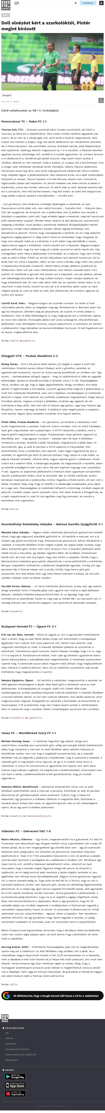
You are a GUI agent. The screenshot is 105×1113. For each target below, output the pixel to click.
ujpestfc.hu (35, 717)
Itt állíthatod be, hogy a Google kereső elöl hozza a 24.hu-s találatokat (55, 995)
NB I (5, 15)
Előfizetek (88, 3)
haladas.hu (16, 611)
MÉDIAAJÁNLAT (11, 1060)
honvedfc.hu (17, 717)
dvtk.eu (14, 508)
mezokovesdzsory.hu (39, 815)
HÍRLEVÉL (9, 1038)
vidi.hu (14, 984)
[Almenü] (16, 3)
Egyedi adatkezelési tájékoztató (20, 1055)
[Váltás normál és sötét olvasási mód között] (76, 3)
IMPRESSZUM (10, 1044)
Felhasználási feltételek (17, 1049)
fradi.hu (14, 340)
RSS (7, 1033)
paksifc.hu (29, 340)
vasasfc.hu (16, 815)
